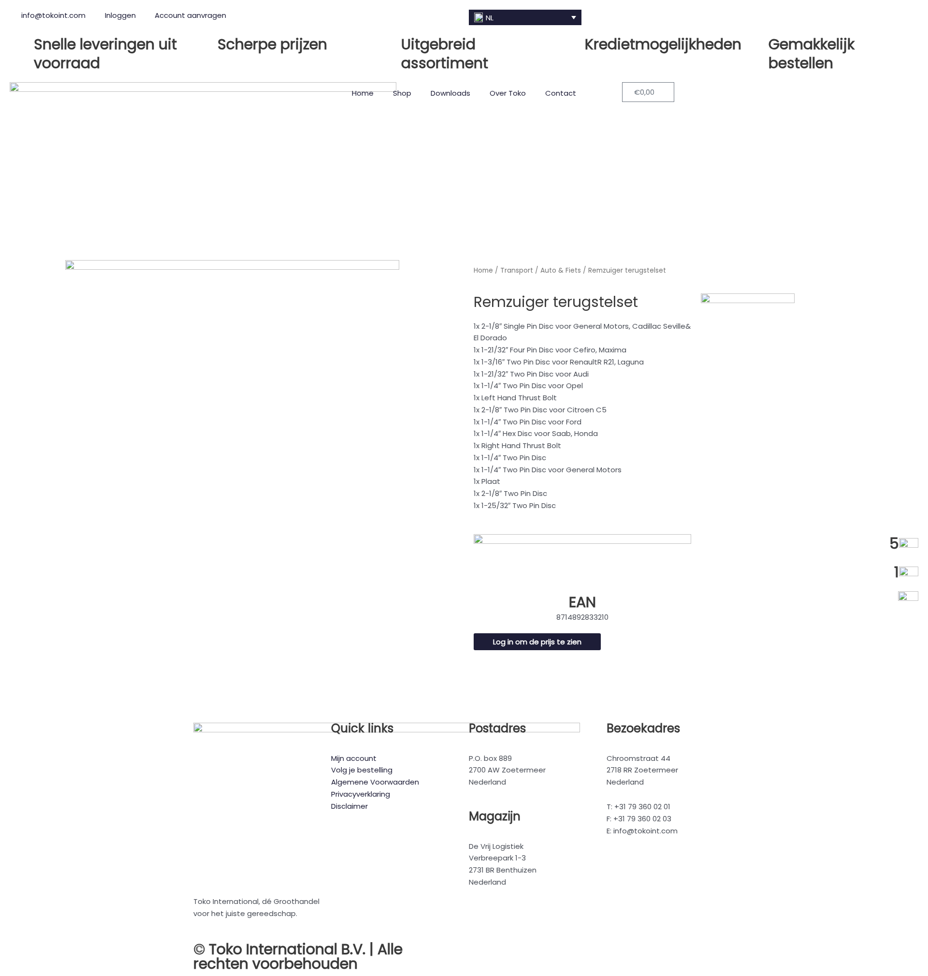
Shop (402, 93)
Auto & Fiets (560, 270)
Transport (516, 270)
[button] (525, 17)
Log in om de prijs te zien (537, 642)
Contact (560, 93)
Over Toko (508, 93)
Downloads (450, 93)
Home (363, 93)
